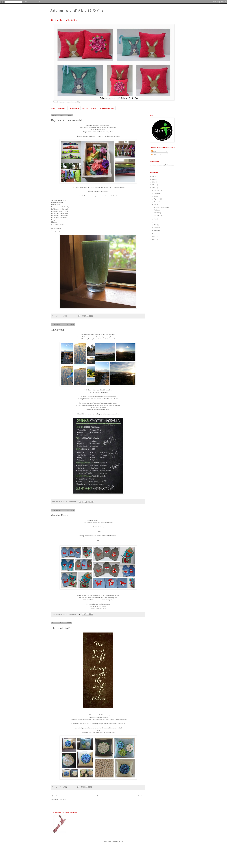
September (157, 199)
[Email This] (83, 316)
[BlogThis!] (85, 316)
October (156, 196)
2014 (153, 185)
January (156, 233)
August (156, 202)
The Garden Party (98, 527)
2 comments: (72, 787)
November (157, 193)
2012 (153, 237)
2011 (153, 240)
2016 (153, 179)
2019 (153, 176)
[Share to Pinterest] (92, 316)
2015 (153, 182)
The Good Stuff (60, 628)
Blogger (121, 841)
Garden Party (59, 515)
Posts (154, 151)
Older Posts (141, 796)
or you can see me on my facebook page (162, 165)
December (157, 190)
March (156, 227)
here (98, 540)
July (155, 205)
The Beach (57, 329)
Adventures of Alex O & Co (76, 10)
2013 (153, 188)
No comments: (72, 316)
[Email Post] (79, 316)
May (155, 222)
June (155, 219)
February (156, 230)
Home (98, 796)
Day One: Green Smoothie (67, 120)
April (155, 225)
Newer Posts (55, 796)
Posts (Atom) (62, 799)
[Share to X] (87, 316)
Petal (98, 730)
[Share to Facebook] (90, 316)
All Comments (157, 155)
